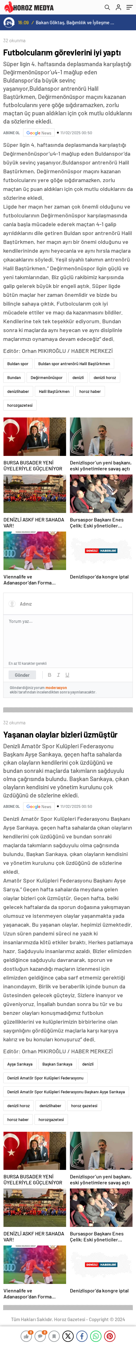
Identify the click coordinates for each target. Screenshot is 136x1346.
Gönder (22, 675)
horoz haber (90, 391)
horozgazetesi (20, 405)
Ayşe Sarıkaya (20, 1064)
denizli (78, 377)
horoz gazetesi (84, 1105)
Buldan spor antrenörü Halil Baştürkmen (74, 363)
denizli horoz (105, 377)
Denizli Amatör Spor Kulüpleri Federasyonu (45, 1077)
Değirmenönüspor (47, 377)
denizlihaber (18, 391)
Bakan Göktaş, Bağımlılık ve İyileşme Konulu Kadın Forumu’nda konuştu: (76, 22)
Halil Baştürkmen (54, 391)
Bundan (14, 377)
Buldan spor (17, 363)
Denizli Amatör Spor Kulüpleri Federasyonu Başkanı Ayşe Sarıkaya (66, 1091)
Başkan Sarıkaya (57, 1064)
